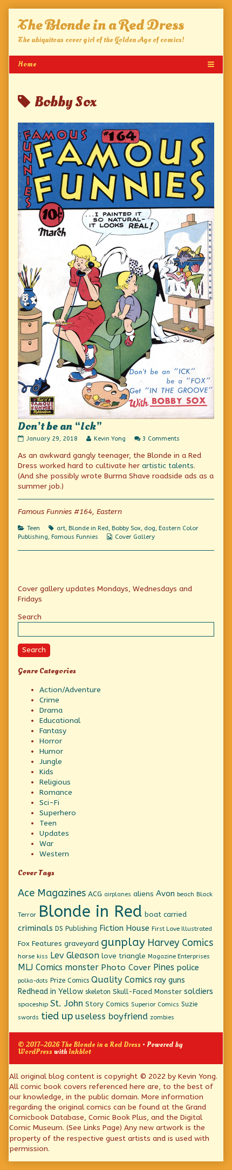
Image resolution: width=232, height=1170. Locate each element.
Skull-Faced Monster (147, 992)
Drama (51, 710)
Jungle (50, 761)
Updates (54, 833)
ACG (95, 894)
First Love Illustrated (182, 928)
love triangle (123, 956)
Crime (49, 700)
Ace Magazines (52, 893)
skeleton (98, 992)
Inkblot (80, 1051)
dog (149, 528)
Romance (55, 792)
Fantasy (52, 730)
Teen (33, 528)
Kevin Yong (109, 438)
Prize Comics (69, 980)
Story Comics (107, 1004)
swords (28, 1017)
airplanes (117, 894)
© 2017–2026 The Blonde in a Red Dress (79, 1044)
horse (26, 956)
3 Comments (161, 438)
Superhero (57, 812)
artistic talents (168, 465)
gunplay (123, 942)
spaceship (33, 1004)
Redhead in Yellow (50, 991)
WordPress (35, 1051)
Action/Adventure (70, 689)
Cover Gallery (135, 536)
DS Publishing (76, 928)
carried (175, 914)
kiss (42, 956)
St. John (66, 1003)
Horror (50, 741)
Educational (59, 720)
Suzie (189, 1004)
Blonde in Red (88, 528)
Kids (46, 771)
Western (54, 853)
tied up (57, 1016)
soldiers (198, 991)
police (187, 967)
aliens (143, 894)
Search (30, 616)
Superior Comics (155, 1004)
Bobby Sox (126, 528)
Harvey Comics (180, 943)
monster (82, 967)
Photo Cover (126, 967)
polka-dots (33, 980)
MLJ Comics (40, 967)
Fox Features (40, 943)
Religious (55, 782)
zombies (162, 1017)
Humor (51, 751)
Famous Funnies (74, 536)
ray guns (169, 980)
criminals (35, 928)
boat (153, 914)
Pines (163, 967)
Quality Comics (121, 980)
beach (185, 894)
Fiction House (124, 928)
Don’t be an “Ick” (60, 426)
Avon (165, 893)
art (61, 528)
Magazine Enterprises (179, 956)
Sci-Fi (49, 802)
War (46, 843)
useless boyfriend (111, 1016)
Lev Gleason (74, 955)
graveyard (81, 943)
